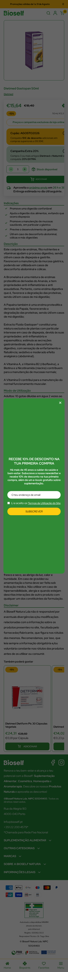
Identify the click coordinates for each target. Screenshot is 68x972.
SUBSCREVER (34, 511)
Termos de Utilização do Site (44, 503)
